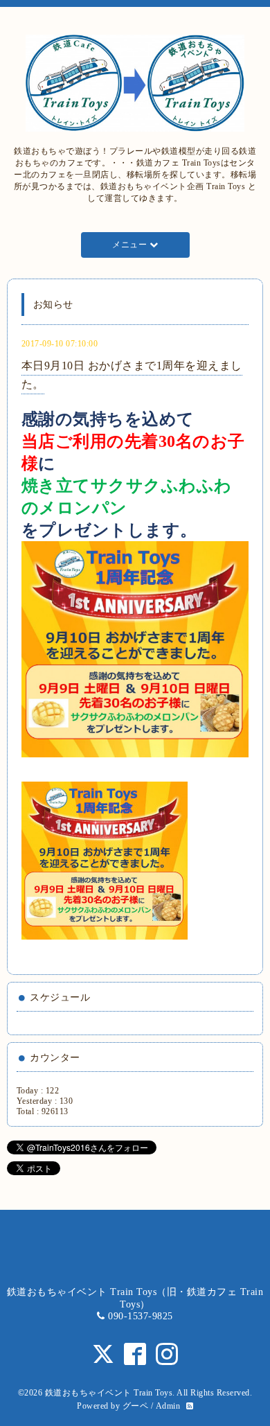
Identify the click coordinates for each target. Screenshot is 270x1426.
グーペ (136, 1406)
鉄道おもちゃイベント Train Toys (109, 1393)
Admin (168, 1406)
